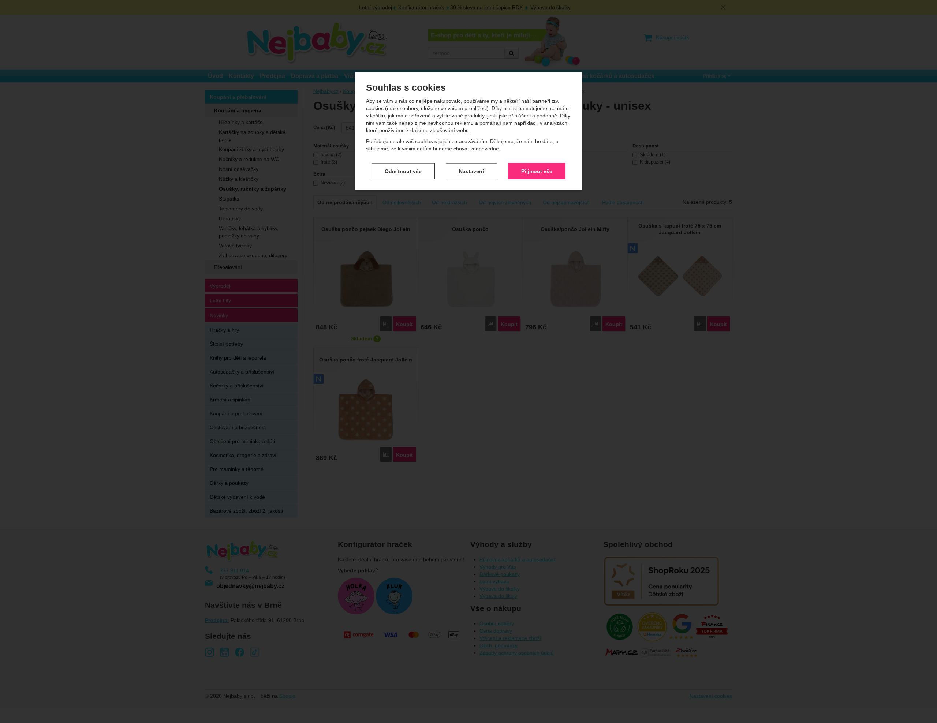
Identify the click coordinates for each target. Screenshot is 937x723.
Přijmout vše (536, 171)
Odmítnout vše (403, 171)
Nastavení (471, 171)
